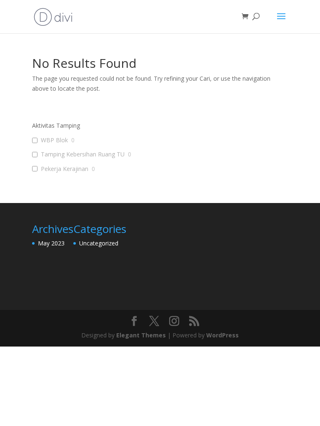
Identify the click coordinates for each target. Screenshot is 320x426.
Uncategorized (98, 243)
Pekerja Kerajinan (64, 169)
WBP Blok (54, 140)
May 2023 (51, 243)
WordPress (222, 335)
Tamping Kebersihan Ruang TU (83, 154)
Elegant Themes (141, 335)
